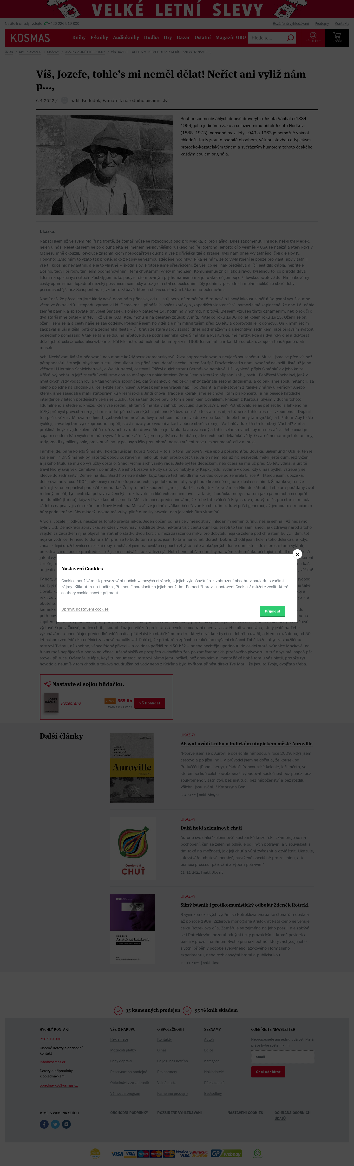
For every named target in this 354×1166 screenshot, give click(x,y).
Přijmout (273, 611)
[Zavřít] (297, 554)
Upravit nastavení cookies (85, 609)
